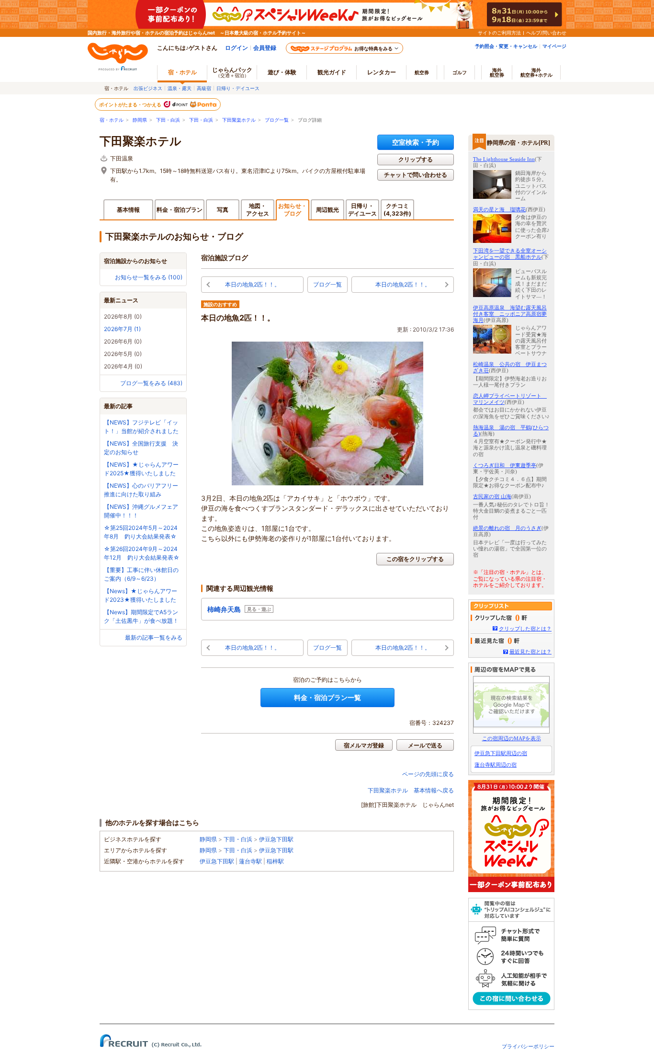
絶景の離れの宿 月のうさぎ (507, 528)
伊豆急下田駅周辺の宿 (500, 753)
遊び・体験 (282, 72)
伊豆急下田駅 (276, 839)
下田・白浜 (168, 120)
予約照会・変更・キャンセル (506, 46)
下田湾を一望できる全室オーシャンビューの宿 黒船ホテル (510, 254)
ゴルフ (459, 72)
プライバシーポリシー (528, 1046)
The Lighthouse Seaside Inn (504, 159)
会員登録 (264, 47)
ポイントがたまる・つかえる (130, 104)
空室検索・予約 (415, 142)
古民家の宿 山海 (492, 496)
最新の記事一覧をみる (153, 637)
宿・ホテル (112, 120)
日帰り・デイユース (237, 88)
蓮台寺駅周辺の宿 (495, 765)
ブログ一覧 (277, 120)
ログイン (236, 47)
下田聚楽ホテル (239, 120)
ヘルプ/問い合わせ (546, 32)
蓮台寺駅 (250, 861)
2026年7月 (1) (122, 329)
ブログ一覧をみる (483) (151, 383)
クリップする (415, 159)
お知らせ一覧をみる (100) (148, 277)
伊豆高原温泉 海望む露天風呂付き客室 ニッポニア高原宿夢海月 (510, 314)
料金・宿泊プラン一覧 (327, 697)
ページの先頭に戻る (428, 774)
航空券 (422, 72)
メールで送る (425, 745)
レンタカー (381, 72)
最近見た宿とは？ (530, 651)
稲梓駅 (275, 861)
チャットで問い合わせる (415, 174)
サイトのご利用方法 (499, 32)
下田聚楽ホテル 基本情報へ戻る (411, 790)
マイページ (554, 46)
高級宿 (204, 88)
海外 (497, 72)
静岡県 (140, 120)
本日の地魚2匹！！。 (252, 284)
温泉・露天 (180, 88)
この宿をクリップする (415, 558)
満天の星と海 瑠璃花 (499, 209)
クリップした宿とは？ (525, 628)
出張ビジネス (148, 88)
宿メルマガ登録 (364, 745)
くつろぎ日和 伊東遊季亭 (504, 465)
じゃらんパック (232, 72)
